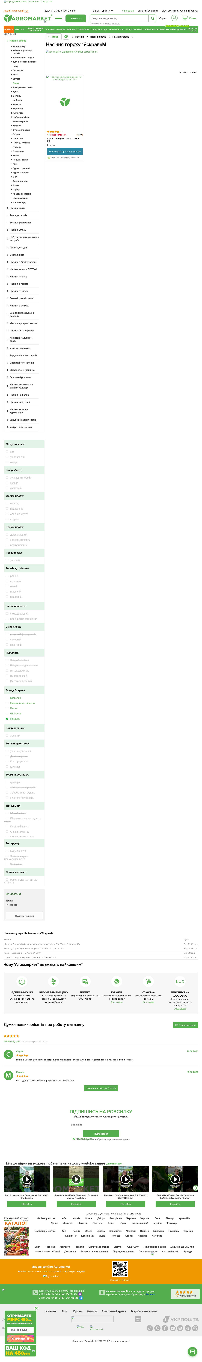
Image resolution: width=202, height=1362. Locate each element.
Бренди (188, 1251)
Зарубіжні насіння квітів (23, 419)
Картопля (18, 108)
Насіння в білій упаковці (23, 262)
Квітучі (124, 29)
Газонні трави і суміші (21, 298)
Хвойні (147, 29)
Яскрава (15, 718)
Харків (76, 1218)
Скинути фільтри (24, 916)
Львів (157, 1218)
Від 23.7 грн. (190, 957)
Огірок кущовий (21, 130)
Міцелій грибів (20, 121)
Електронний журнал (114, 1311)
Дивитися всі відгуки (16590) (101, 1088)
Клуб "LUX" (133, 1246)
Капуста (17, 104)
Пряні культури (18, 247)
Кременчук (87, 1235)
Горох (16, 83)
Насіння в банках (19, 305)
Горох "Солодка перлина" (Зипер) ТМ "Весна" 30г (30, 957)
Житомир (171, 1223)
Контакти (65, 1246)
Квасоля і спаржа (22, 193)
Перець (17, 147)
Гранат (108, 23)
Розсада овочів (18, 215)
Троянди (60, 29)
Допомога (70, 1251)
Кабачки (17, 100)
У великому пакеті (20, 348)
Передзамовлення (123, 1251)
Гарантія (79, 1246)
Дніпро (101, 1218)
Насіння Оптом (18, 229)
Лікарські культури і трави (21, 339)
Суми (123, 1223)
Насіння (50, 29)
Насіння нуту (19, 202)
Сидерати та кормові (22, 330)
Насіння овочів (18, 40)
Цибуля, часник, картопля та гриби (24, 239)
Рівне (111, 1223)
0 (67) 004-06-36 (69, 1297)
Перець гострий (21, 142)
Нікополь (83, 1223)
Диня (15, 91)
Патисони (18, 138)
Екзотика (114, 29)
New (17, 29)
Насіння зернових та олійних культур (21, 386)
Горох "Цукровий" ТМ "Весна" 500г (22, 953)
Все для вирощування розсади (22, 314)
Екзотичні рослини (20, 377)
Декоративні (135, 29)
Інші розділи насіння (21, 427)
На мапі (150, 1294)
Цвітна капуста (20, 198)
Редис (16, 155)
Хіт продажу (19, 46)
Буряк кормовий (21, 168)
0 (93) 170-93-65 (65, 10)
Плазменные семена (22, 703)
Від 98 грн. (189, 953)
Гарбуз (16, 189)
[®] (27, 21)
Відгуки (118, 1246)
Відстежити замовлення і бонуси (180, 10)
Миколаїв (68, 1223)
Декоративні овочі (23, 87)
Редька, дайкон (21, 159)
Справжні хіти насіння (22, 362)
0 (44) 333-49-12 (48, 1293)
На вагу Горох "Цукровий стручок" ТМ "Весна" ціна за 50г (34, 948)
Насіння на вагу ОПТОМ (23, 269)
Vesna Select (17, 254)
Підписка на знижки (155, 1246)
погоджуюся (85, 1138)
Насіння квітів (17, 208)
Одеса (88, 1218)
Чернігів (157, 1223)
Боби (15, 74)
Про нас (50, 1246)
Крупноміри (158, 29)
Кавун (16, 66)
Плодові (95, 29)
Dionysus (15, 698)
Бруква (16, 78)
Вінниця (170, 1218)
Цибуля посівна (21, 117)
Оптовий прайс (170, 1251)
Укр (161, 18)
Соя (15, 176)
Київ (64, 1218)
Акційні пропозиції (16, 10)
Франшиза (128, 10)
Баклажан (18, 70)
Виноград (72, 29)
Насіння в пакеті (19, 283)
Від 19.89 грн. (191, 948)
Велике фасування (20, 222)
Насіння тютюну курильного (19, 411)
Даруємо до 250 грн (182, 1246)
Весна (14, 708)
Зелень (17, 96)
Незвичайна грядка (23, 57)
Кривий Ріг (184, 1218)
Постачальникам (148, 1251)
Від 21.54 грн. (191, 944)
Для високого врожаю (25, 61)
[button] (195, 1188)
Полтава (97, 1223)
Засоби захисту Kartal (47, 1251)
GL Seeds (15, 713)
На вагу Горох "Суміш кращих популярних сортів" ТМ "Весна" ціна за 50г (42, 944)
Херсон (144, 1218)
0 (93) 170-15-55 (68, 1293)
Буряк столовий (21, 172)
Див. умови (117, 1002)
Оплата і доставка (147, 10)
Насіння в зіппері (19, 291)
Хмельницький (140, 1223)
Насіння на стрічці (20, 402)
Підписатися (101, 1133)
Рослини (171, 29)
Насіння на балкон (20, 395)
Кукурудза (18, 113)
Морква (17, 125)
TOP (22, 29)
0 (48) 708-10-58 (48, 1297)
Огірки (16, 134)
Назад (54, 36)
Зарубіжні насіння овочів (23, 355)
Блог (37, 1246)
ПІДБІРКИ (8, 29)
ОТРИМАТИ (20, 1339)
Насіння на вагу (18, 276)
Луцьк (54, 1223)
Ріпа (15, 164)
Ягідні (104, 29)
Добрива (181, 29)
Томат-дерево (20, 181)
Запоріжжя (116, 1218)
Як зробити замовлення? (94, 1251)
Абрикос (116, 23)
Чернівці (188, 1231)
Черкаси (131, 1218)
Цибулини (84, 29)
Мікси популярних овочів (22, 52)
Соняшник (18, 151)
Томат (16, 185)
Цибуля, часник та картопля (35, 29)
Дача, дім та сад (193, 29)
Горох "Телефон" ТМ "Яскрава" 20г (63, 139)
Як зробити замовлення (144, 1311)
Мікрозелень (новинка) (22, 370)
